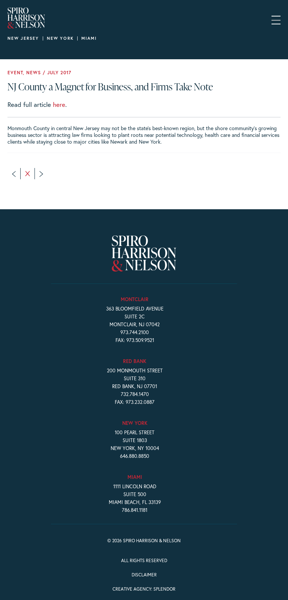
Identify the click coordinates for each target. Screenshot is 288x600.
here (59, 104)
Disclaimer (144, 575)
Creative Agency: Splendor (144, 589)
